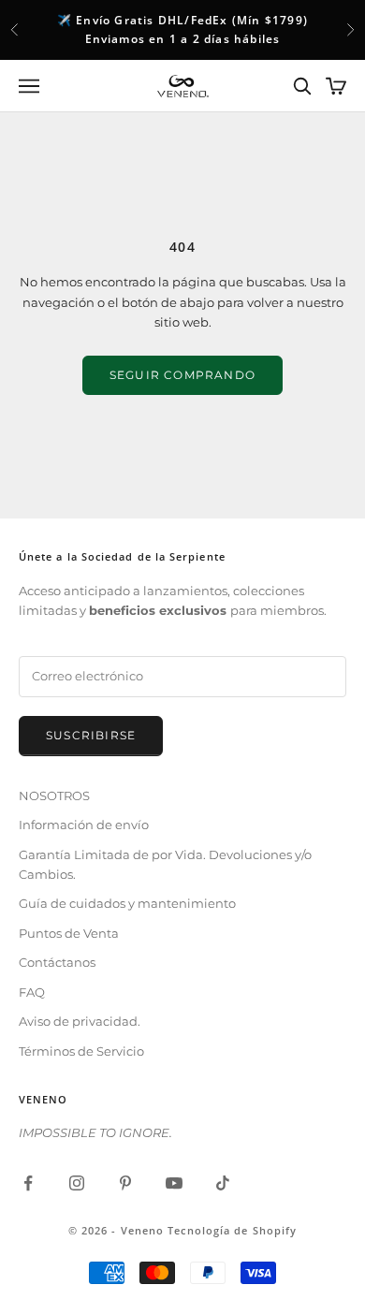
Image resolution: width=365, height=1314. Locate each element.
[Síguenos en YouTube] (174, 1183)
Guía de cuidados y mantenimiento (127, 903)
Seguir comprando (183, 375)
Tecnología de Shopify (232, 1230)
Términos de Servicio (81, 1051)
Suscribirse (91, 735)
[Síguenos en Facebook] (28, 1183)
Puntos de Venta (69, 933)
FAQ (32, 992)
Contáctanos (57, 962)
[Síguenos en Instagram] (76, 1183)
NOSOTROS (54, 795)
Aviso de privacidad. (79, 1021)
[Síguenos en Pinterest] (125, 1183)
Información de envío (84, 824)
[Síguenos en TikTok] (222, 1183)
